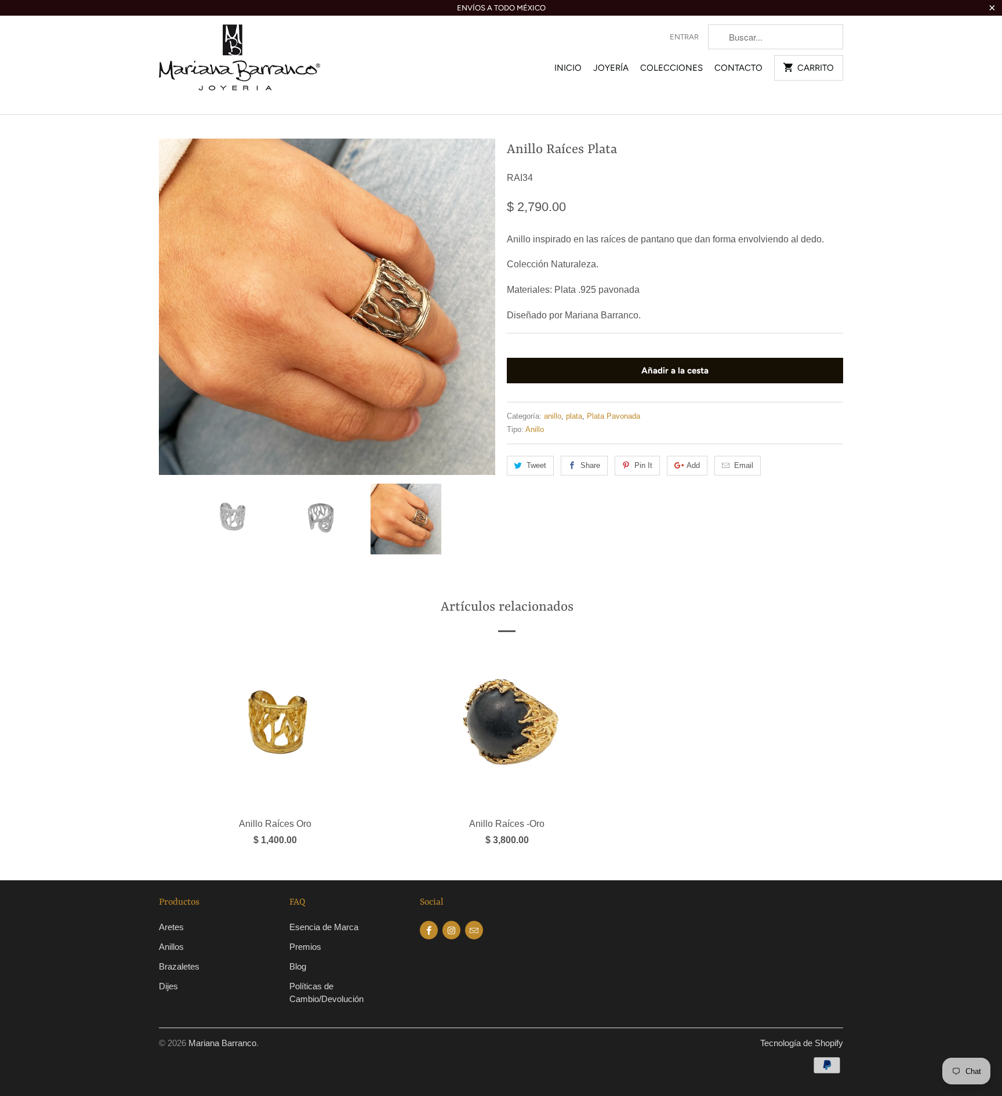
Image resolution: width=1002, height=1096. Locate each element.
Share (590, 465)
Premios (305, 947)
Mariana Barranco (222, 1043)
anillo (552, 416)
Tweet (536, 465)
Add (693, 465)
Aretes (171, 927)
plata (574, 416)
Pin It (643, 465)
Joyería (611, 68)
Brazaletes (179, 966)
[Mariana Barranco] (240, 65)
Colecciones (671, 68)
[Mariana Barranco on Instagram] (451, 930)
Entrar (684, 36)
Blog (297, 966)
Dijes (168, 986)
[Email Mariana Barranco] (474, 930)
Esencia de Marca (323, 927)
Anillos (171, 947)
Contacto (738, 68)
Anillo (534, 429)
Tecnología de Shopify (801, 1043)
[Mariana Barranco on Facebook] (429, 930)
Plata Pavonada (613, 416)
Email (743, 465)
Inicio (568, 68)
